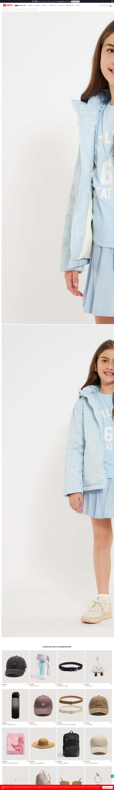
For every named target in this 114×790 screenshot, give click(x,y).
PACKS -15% (22, 5)
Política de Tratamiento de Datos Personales (21, 787)
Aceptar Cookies (107, 787)
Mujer (30, 5)
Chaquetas (35, 9)
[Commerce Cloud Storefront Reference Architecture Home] (8, 5)
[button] (107, 5)
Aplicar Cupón (75, 1)
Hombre (37, 5)
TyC (70, 1)
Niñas (16, 9)
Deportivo (52, 5)
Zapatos (44, 5)
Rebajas (61, 5)
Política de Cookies (5, 787)
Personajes (70, 5)
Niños (78, 5)
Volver (6, 9)
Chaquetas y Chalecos (25, 9)
